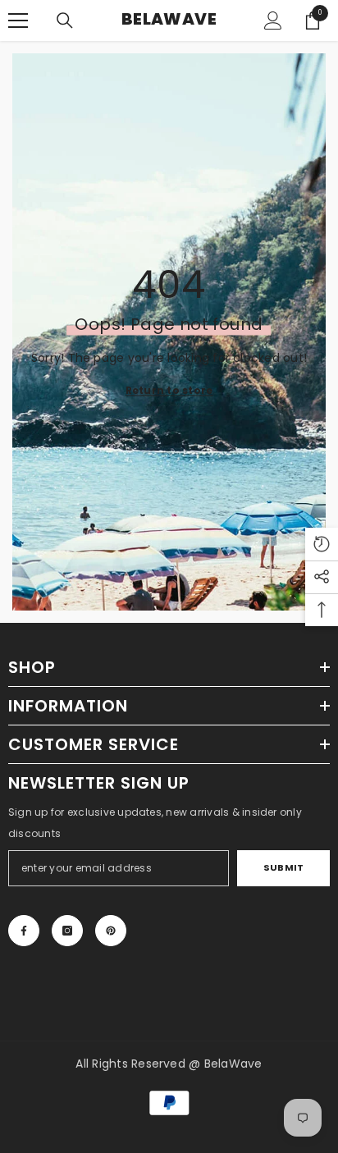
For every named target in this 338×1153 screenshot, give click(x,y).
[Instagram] (67, 930)
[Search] (65, 20)
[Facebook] (23, 930)
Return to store (169, 389)
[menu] (18, 20)
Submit (283, 867)
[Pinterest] (110, 930)
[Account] (273, 20)
